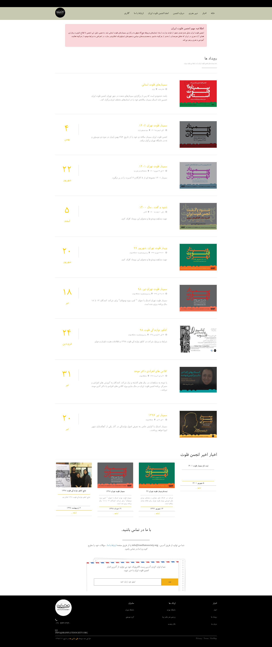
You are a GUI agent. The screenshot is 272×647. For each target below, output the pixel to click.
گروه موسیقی (130, 617)
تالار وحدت (171, 624)
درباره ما (214, 624)
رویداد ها (214, 617)
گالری (126, 13)
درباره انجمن (178, 13)
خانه (212, 13)
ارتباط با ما (138, 13)
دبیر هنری (193, 13)
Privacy (199, 639)
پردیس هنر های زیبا (168, 617)
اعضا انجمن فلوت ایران (158, 13)
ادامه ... (198, 488)
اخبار (204, 13)
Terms (206, 639)
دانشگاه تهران (171, 610)
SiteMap (213, 639)
